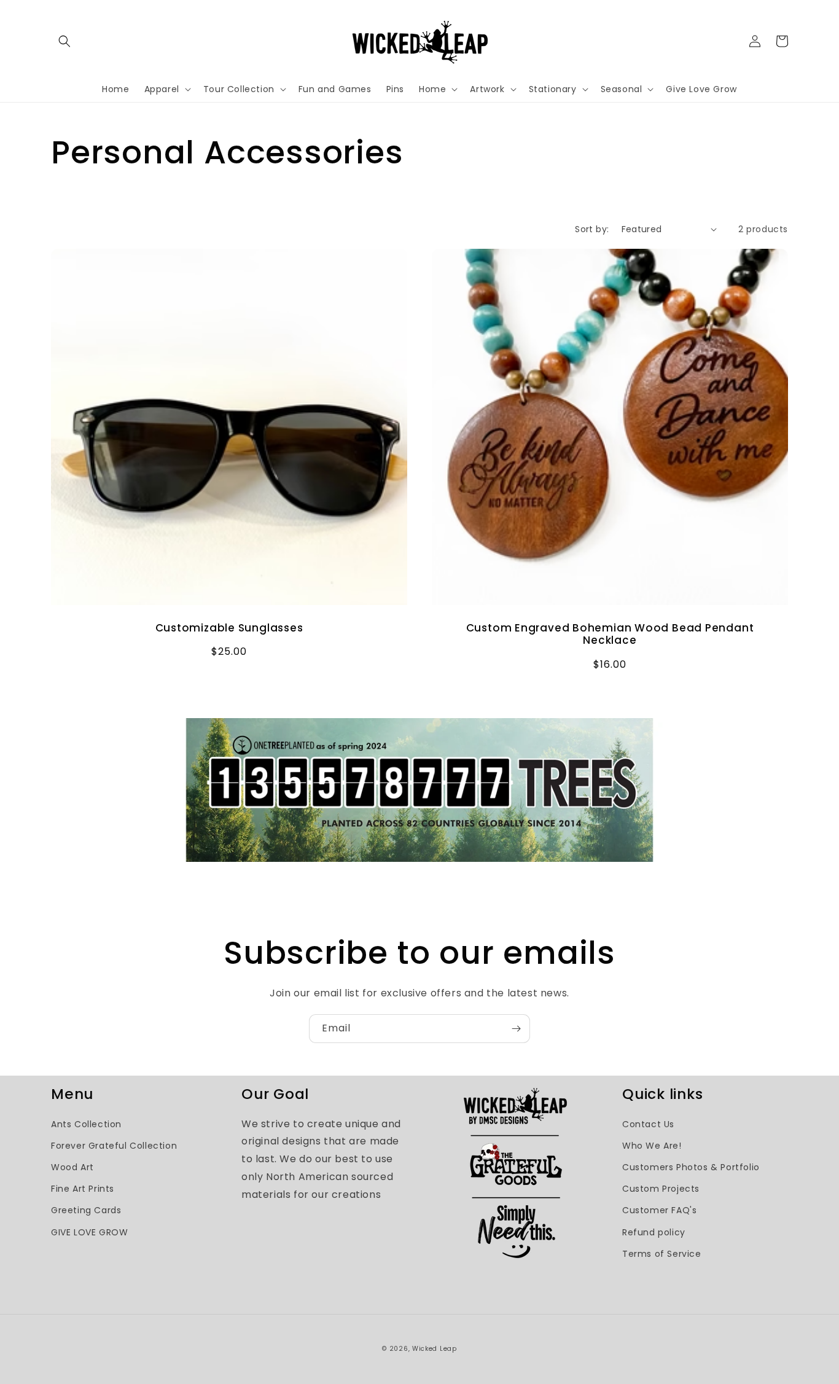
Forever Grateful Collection (114, 1146)
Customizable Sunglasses (229, 628)
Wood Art (72, 1167)
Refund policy (653, 1232)
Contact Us (648, 1124)
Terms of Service (661, 1254)
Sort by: (592, 229)
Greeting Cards (86, 1210)
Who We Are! (652, 1146)
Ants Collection (86, 1124)
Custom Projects (661, 1189)
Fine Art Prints (82, 1189)
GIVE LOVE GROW (89, 1232)
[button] (64, 41)
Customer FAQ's (659, 1210)
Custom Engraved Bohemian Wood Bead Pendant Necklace (610, 634)
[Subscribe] (515, 1028)
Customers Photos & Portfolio (691, 1167)
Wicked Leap (434, 1348)
